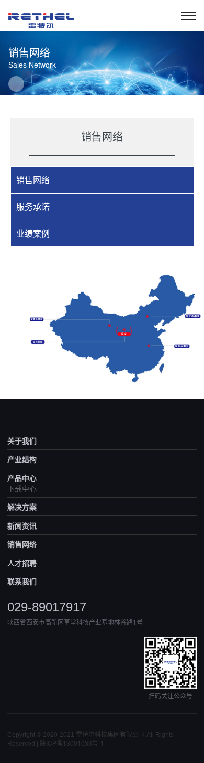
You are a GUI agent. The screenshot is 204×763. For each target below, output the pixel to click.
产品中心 (22, 477)
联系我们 (22, 581)
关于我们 (22, 440)
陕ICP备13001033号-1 (72, 742)
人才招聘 (22, 562)
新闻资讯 (22, 525)
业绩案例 (33, 233)
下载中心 (22, 488)
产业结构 (22, 459)
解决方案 (22, 506)
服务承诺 (33, 206)
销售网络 (33, 180)
